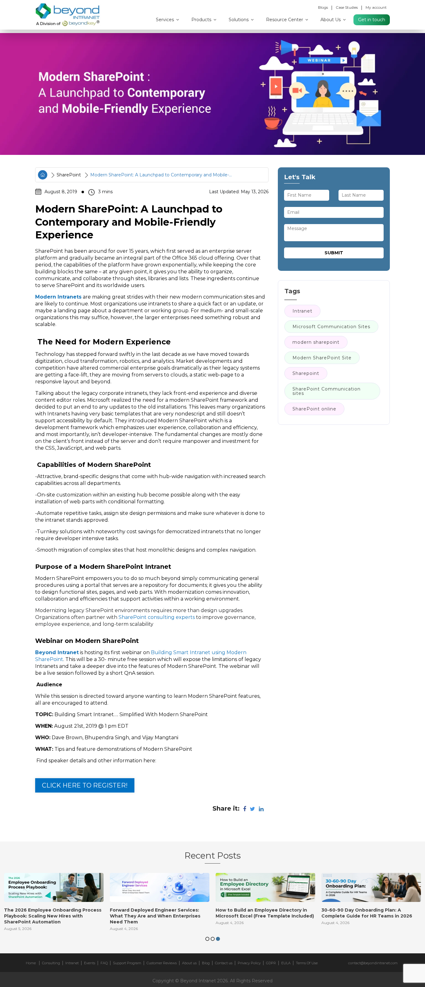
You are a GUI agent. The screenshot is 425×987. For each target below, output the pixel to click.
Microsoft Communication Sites (331, 327)
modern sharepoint (315, 342)
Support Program (127, 963)
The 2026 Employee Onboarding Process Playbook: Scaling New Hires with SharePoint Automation (52, 916)
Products (202, 19)
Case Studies (347, 7)
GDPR (271, 963)
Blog (206, 963)
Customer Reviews (162, 963)
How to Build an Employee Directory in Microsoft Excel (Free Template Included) (265, 913)
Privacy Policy (249, 963)
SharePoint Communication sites (326, 391)
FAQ (104, 963)
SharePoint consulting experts (157, 617)
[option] (54, 904)
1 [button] (207, 939)
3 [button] (218, 939)
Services (165, 19)
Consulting (51, 963)
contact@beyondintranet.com (373, 963)
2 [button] (213, 939)
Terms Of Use (307, 963)
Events (89, 963)
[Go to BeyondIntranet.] (42, 175)
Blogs (323, 7)
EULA (286, 963)
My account (376, 7)
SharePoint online (314, 409)
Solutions (239, 19)
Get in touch (371, 19)
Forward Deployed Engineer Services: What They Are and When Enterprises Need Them (155, 916)
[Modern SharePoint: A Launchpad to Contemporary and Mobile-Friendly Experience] (212, 94)
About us (189, 963)
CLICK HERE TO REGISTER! (85, 785)
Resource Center (285, 19)
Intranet (302, 311)
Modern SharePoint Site (322, 358)
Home (31, 963)
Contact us (223, 963)
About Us (331, 19)
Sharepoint (305, 373)
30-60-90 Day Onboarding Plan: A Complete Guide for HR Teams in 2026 (366, 913)
